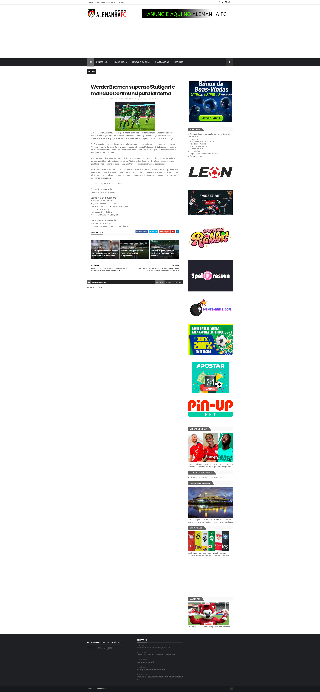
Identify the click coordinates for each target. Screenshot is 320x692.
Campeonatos (162, 62)
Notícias (178, 62)
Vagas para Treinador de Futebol (204, 153)
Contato (111, 2)
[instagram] (225, 2)
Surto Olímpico (196, 151)
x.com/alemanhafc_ (146, 662)
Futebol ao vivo (196, 148)
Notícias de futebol (198, 146)
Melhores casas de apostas (202, 141)
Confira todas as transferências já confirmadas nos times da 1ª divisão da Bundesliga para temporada (210, 465)
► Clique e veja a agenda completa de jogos (207, 477)
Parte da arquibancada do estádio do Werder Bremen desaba (162, 253)
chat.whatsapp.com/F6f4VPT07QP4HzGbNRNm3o (160, 678)
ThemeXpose (101, 688)
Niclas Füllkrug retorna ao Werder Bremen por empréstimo (132, 253)
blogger (159, 282)
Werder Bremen (155, 99)
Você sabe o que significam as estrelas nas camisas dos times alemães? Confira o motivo (208, 554)
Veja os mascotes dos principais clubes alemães (209, 627)
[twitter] (222, 2)
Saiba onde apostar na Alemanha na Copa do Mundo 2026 (209, 135)
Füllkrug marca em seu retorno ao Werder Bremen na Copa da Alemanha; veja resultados (105, 253)
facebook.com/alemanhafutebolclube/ (156, 655)
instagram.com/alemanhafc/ (151, 669)
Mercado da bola (141, 62)
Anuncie (120, 2)
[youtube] (229, 2)
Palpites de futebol (198, 144)
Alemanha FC (94, 2)
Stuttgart (144, 99)
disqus (168, 282)
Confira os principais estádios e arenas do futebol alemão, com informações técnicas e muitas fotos (210, 520)
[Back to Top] (231, 688)
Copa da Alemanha (99, 247)
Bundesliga (101, 62)
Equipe (103, 2)
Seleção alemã (119, 62)
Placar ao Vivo (196, 156)
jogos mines (195, 139)
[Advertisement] (160, 39)
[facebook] (219, 2)
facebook (178, 282)
